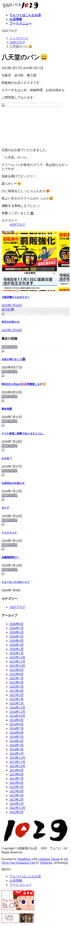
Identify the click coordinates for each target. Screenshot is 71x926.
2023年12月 (17, 757)
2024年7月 (16, 728)
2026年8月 (16, 624)
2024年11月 (17, 711)
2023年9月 (16, 770)
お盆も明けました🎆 (13, 359)
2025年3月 (16, 695)
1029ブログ (17, 224)
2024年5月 (16, 736)
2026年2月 (16, 649)
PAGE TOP (66, 894)
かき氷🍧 (7, 458)
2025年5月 (16, 686)
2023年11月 (17, 762)
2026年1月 (16, 653)
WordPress (24, 859)
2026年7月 (16, 628)
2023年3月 (16, 795)
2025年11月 (17, 661)
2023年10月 (17, 766)
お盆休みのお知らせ (13, 483)
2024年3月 (16, 745)
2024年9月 (16, 720)
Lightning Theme (49, 859)
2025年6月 (16, 682)
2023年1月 (16, 803)
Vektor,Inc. (46, 862)
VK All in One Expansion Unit (35, 860)
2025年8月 (16, 674)
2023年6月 (16, 782)
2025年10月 (17, 665)
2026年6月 (16, 632)
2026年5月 (16, 636)
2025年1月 (16, 703)
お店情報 (15, 880)
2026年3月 (16, 645)
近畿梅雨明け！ (11, 557)
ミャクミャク (9, 532)
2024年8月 (16, 724)
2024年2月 (16, 749)
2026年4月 (16, 640)
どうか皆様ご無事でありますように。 (23, 433)
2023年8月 (16, 774)
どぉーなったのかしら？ (16, 581)
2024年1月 (16, 753)
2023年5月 (16, 787)
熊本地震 (7, 408)
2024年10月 (17, 716)
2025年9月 (16, 670)
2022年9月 (16, 812)
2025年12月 (17, 657)
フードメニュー (20, 884)
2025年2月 (16, 699)
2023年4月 (16, 791)
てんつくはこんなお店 (25, 876)
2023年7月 (16, 778)
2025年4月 (16, 691)
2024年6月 (16, 732)
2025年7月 (16, 678)
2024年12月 (17, 707)
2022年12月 (17, 808)
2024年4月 (16, 741)
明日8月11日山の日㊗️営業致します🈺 (24, 384)
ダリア (5, 507)
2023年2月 (16, 799)
